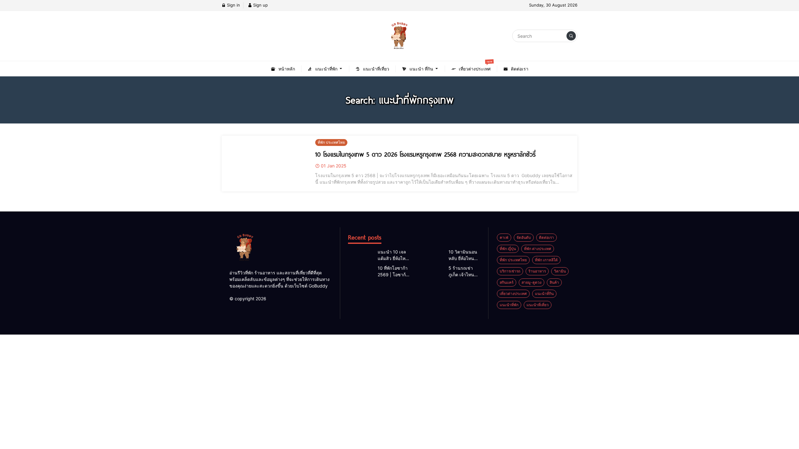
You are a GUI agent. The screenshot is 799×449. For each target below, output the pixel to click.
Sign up (260, 4)
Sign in (233, 4)
